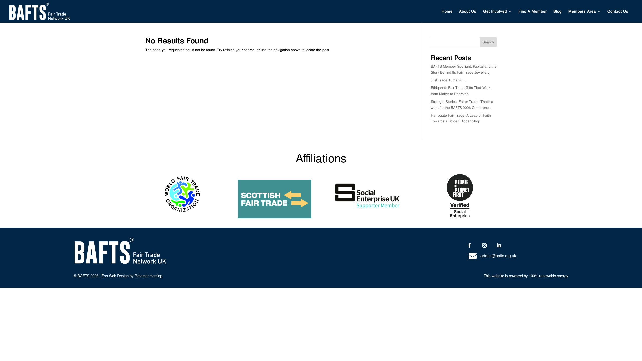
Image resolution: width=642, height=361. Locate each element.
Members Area (582, 12)
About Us (467, 12)
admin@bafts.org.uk (498, 255)
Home (447, 12)
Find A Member (532, 12)
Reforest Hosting (148, 275)
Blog (557, 12)
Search (488, 42)
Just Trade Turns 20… (448, 80)
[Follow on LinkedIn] (499, 245)
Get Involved (495, 12)
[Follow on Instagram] (484, 245)
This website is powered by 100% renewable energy (526, 275)
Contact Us (617, 12)
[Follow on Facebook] (469, 245)
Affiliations (321, 158)
